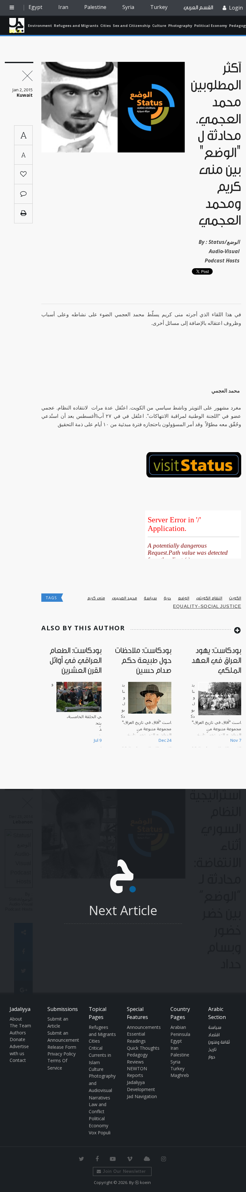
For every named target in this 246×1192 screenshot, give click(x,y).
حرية (167, 598)
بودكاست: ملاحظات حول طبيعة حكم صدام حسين (143, 660)
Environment (40, 25)
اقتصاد (214, 1035)
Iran (63, 7)
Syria (128, 7)
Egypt (35, 7)
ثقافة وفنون (219, 1042)
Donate (17, 1039)
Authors (18, 1033)
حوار (211, 1057)
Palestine (95, 7)
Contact (18, 1060)
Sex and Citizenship (131, 25)
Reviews (135, 1062)
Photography (180, 25)
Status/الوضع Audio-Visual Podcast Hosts (222, 251)
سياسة (150, 598)
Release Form (61, 1047)
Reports (135, 1075)
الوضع (183, 598)
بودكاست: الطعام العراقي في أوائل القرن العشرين (76, 660)
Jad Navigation (142, 1096)
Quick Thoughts (143, 1048)
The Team (20, 1025)
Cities (105, 25)
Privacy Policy (61, 1054)
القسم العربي (198, 7)
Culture (159, 25)
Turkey (159, 7)
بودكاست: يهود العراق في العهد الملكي (216, 660)
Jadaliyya (16, 25)
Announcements (144, 1027)
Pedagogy (137, 1055)
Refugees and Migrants (76, 25)
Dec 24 (165, 740)
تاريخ (212, 1049)
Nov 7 (235, 740)
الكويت (235, 598)
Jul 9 (98, 740)
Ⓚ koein (143, 1182)
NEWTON (137, 1068)
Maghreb (179, 1075)
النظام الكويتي (209, 598)
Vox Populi (100, 1133)
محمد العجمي (124, 598)
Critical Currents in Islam (100, 1055)
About (16, 1019)
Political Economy (210, 25)
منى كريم (96, 598)
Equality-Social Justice (207, 606)
